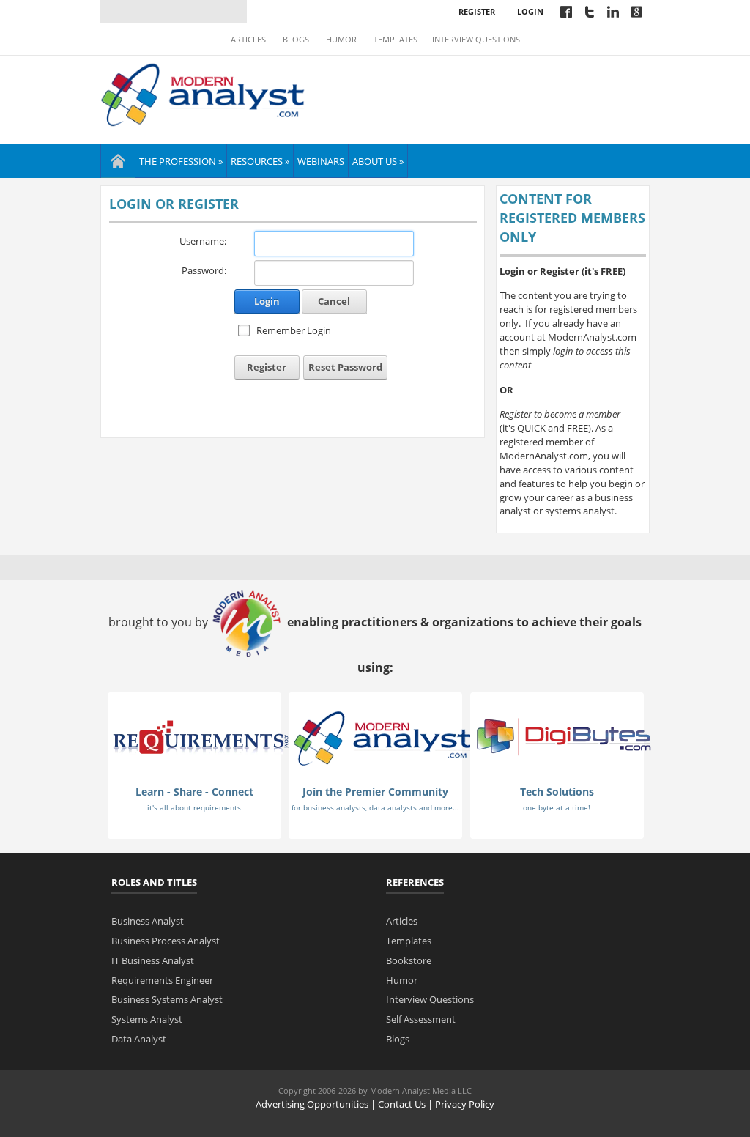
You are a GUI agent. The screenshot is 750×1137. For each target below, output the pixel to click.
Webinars (320, 161)
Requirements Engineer (162, 980)
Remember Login (293, 330)
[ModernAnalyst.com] (382, 737)
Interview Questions (476, 39)
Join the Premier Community (375, 792)
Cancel (334, 301)
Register (476, 11)
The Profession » (181, 161)
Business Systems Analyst (167, 999)
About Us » (378, 161)
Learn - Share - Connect (194, 792)
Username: (202, 241)
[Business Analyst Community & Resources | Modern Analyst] (203, 93)
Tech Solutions (557, 792)
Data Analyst (138, 1038)
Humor (341, 39)
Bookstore (408, 960)
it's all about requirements (194, 807)
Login (530, 11)
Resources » (260, 161)
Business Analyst (147, 920)
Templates (395, 39)
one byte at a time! (556, 807)
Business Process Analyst (165, 940)
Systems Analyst (146, 1019)
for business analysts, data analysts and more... (375, 807)
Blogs (296, 39)
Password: (204, 270)
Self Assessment (421, 1019)
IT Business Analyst (152, 960)
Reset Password (345, 367)
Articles (248, 39)
